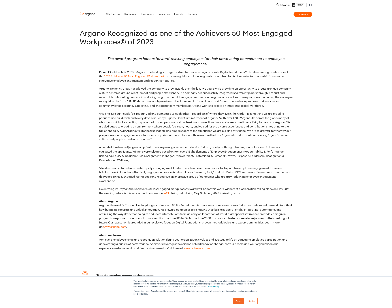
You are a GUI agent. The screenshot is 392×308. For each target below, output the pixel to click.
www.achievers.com (197, 248)
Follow (300, 5)
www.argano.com (114, 227)
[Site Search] (310, 5)
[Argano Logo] (87, 14)
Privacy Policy (213, 286)
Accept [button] (238, 301)
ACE (167, 193)
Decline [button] (252, 301)
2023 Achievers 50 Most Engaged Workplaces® (134, 76)
